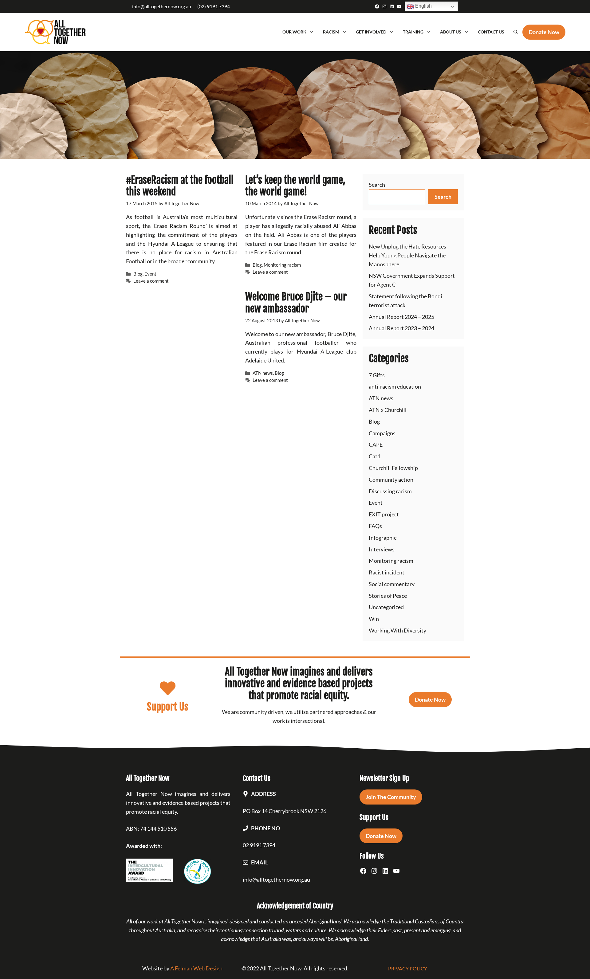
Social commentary (392, 584)
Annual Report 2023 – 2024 (401, 328)
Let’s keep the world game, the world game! (295, 186)
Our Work (294, 31)
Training (413, 31)
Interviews (382, 549)
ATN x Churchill (388, 409)
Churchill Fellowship (393, 467)
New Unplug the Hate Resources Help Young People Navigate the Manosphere (407, 255)
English (423, 6)
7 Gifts (377, 375)
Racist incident (386, 572)
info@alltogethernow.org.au (161, 6)
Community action (391, 479)
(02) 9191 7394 (213, 6)
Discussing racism (390, 491)
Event (150, 273)
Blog (138, 273)
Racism (331, 31)
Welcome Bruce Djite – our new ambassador (296, 303)
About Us (450, 31)
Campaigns (382, 433)
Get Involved (371, 31)
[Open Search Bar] (515, 32)
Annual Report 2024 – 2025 (401, 316)
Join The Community (391, 796)
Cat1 (374, 456)
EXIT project (384, 514)
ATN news (263, 373)
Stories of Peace (388, 595)
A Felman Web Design (196, 968)
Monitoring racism (282, 265)
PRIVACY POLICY (407, 968)
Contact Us (491, 31)
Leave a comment (151, 281)
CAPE (376, 444)
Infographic (382, 537)
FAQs (375, 526)
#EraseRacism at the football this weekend (180, 186)
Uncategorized (386, 607)
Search (377, 184)
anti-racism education (395, 386)
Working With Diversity (397, 630)
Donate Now (430, 699)
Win (374, 618)
